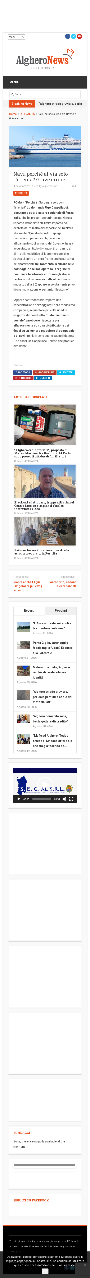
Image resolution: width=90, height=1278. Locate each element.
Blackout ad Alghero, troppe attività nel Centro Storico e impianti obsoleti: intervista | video (44, 505)
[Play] (19, 799)
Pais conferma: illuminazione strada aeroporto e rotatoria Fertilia (41, 551)
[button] (45, 785)
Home (13, 114)
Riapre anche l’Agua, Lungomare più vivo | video (27, 586)
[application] (45, 785)
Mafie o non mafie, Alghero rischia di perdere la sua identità (51, 672)
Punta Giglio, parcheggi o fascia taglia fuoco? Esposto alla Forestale (53, 648)
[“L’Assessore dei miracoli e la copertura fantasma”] (23, 626)
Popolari (61, 610)
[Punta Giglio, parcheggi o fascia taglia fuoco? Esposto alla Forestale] (23, 644)
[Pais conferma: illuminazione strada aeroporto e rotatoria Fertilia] (45, 531)
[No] (85, 1265)
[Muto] (64, 799)
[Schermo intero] (71, 799)
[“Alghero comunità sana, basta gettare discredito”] (23, 718)
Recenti (29, 610)
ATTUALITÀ (28, 114)
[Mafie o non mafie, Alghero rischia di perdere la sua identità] (23, 670)
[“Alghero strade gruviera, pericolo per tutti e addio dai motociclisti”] (23, 694)
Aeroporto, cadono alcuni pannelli (63, 584)
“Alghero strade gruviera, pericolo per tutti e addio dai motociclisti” (52, 697)
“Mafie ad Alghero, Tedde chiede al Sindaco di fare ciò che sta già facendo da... (52, 741)
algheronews (49, 186)
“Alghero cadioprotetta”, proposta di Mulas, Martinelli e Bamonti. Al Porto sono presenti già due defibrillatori (42, 453)
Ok (45, 1271)
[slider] (41, 799)
